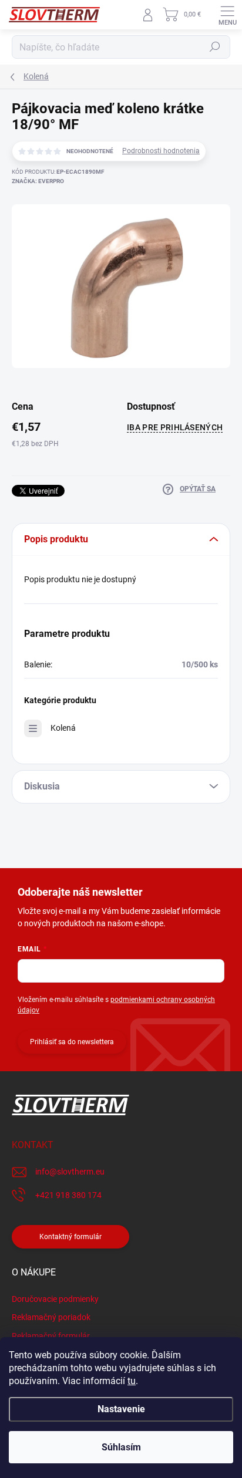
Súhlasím (121, 1447)
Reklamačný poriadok (51, 1317)
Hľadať (215, 47)
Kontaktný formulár (70, 1237)
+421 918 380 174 (68, 1195)
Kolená (63, 728)
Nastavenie (121, 1409)
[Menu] (227, 14)
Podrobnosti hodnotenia (161, 151)
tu (131, 1380)
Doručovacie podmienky (55, 1299)
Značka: (38, 181)
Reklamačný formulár (51, 1336)
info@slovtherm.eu (70, 1171)
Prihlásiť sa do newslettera (72, 1042)
